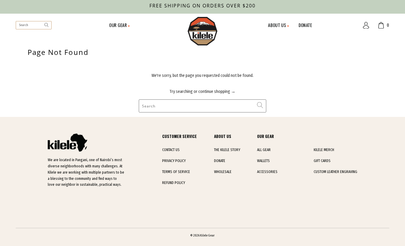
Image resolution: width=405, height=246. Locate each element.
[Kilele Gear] (203, 31)
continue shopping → (216, 91)
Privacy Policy (174, 160)
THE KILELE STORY (227, 149)
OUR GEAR (118, 25)
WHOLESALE (223, 171)
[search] (33, 25)
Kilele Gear (207, 235)
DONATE (305, 25)
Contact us (171, 149)
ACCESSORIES (267, 171)
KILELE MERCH (324, 149)
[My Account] (366, 25)
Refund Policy (173, 182)
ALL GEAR (264, 149)
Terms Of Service (176, 171)
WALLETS (263, 160)
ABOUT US (277, 25)
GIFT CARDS (322, 160)
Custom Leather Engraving (335, 171)
